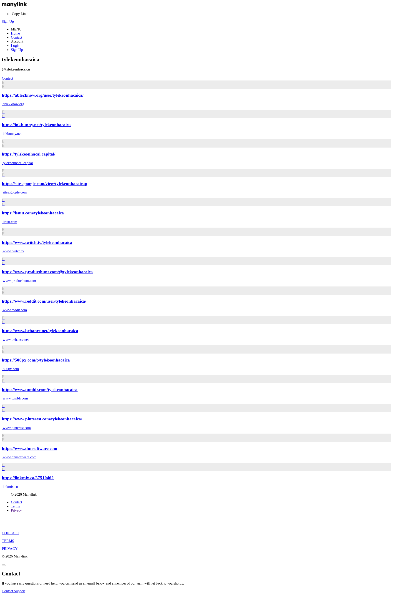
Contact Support (13, 591)
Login (15, 46)
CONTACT (10, 533)
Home (15, 33)
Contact (16, 37)
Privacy (16, 510)
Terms (15, 506)
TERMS (8, 541)
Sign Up (8, 21)
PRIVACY (10, 548)
